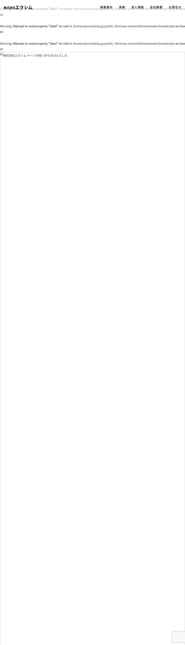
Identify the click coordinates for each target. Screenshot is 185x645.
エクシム (18, 7)
